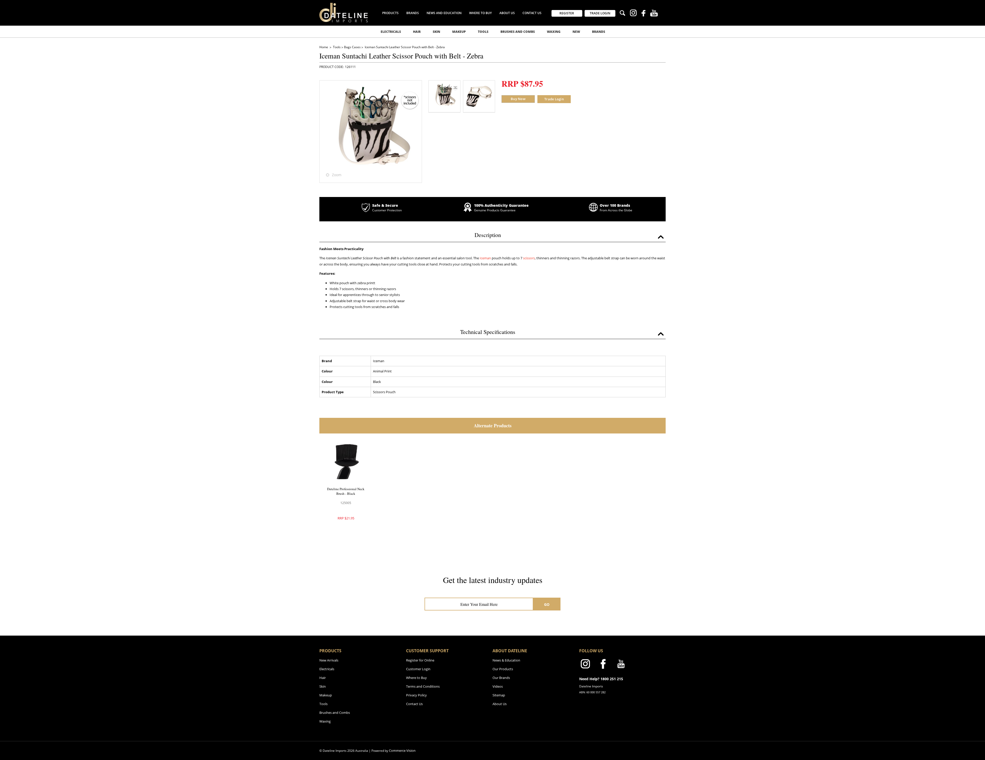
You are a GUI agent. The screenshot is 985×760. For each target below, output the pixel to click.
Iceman (485, 258)
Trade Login (554, 99)
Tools (483, 31)
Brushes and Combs (517, 31)
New (576, 31)
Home (324, 47)
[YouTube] (654, 13)
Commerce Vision (402, 750)
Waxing (553, 31)
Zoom (336, 174)
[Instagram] (633, 13)
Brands (598, 31)
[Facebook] (643, 14)
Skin (436, 31)
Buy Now (518, 98)
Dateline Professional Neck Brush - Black (346, 491)
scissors (529, 258)
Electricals (391, 31)
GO (547, 604)
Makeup (459, 31)
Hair (417, 31)
